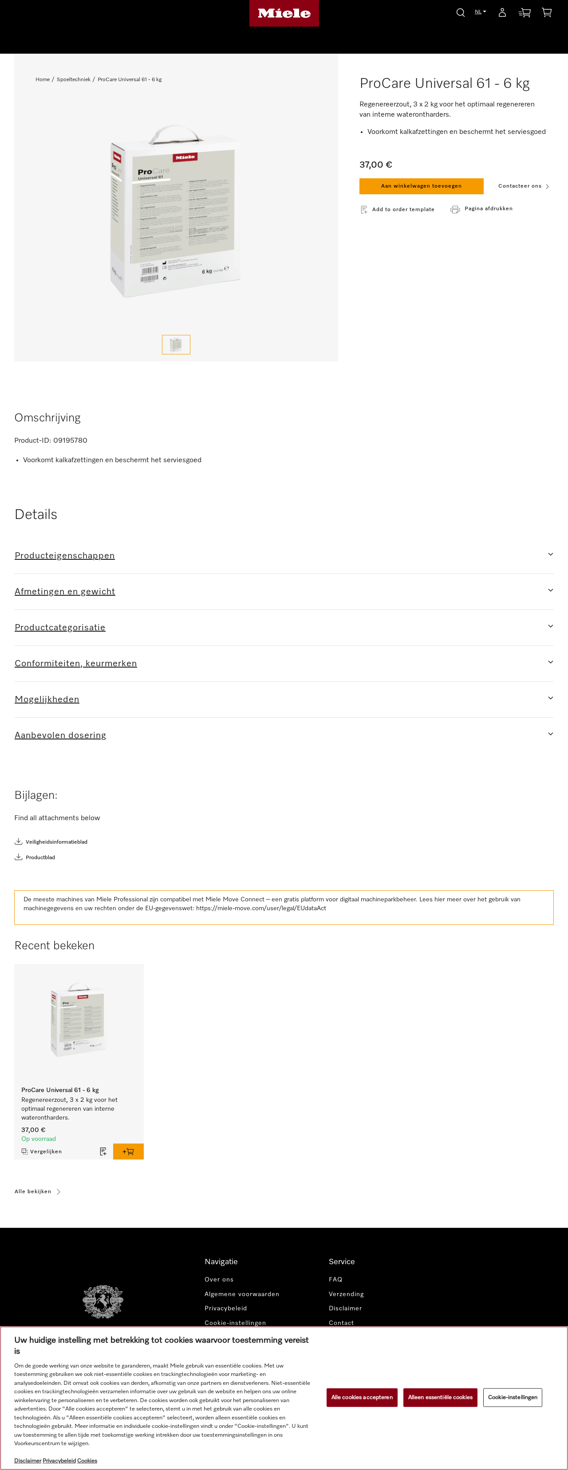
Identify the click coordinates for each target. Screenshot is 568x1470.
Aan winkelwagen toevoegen (421, 186)
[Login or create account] (502, 14)
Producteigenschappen (65, 555)
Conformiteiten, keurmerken (76, 663)
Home (43, 80)
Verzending (346, 1294)
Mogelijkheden (47, 699)
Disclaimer (345, 1308)
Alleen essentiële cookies (440, 1397)
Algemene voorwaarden (243, 1294)
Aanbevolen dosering (60, 735)
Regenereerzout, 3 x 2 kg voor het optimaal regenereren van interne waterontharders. (69, 1109)
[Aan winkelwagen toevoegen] (128, 1151)
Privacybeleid (226, 1308)
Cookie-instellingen (512, 1397)
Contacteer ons (520, 186)
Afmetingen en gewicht (65, 591)
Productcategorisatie (60, 627)
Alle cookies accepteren (362, 1397)
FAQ (336, 1280)
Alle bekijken (33, 1192)
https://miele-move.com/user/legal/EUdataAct (261, 908)
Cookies (87, 1461)
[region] (284, 1398)
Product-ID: (32, 440)
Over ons (219, 1280)
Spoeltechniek (74, 80)
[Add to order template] (103, 1151)
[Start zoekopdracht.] (460, 11)
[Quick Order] (524, 14)
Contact (341, 1323)
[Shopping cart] (546, 14)
